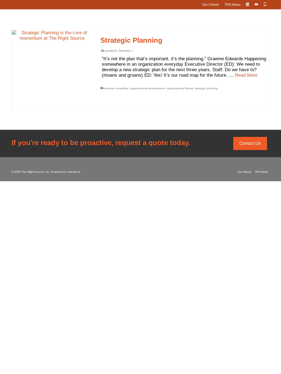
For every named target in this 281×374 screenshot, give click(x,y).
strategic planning (206, 88)
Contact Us (250, 143)
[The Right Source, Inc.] (140, 18)
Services (124, 50)
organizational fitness (180, 88)
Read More (246, 75)
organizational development (147, 88)
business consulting (115, 88)
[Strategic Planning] (52, 70)
